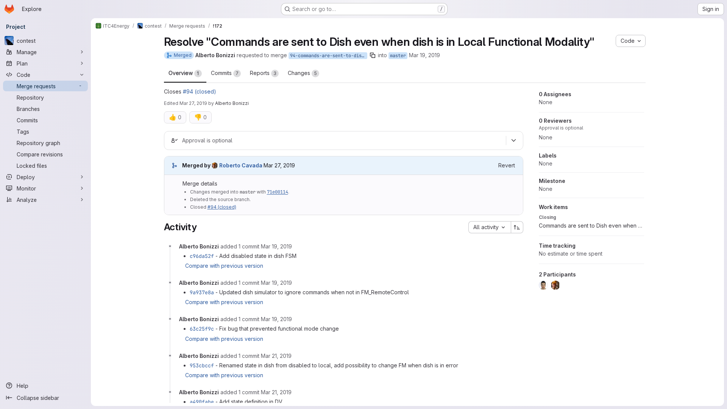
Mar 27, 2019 (193, 103)
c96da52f (202, 256)
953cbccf (202, 365)
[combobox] (489, 227)
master (398, 56)
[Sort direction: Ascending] (517, 227)
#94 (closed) (199, 91)
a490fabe (202, 401)
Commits (225, 73)
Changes (302, 73)
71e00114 (277, 192)
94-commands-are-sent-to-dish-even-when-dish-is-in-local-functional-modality (328, 56)
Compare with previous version (224, 265)
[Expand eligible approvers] (513, 140)
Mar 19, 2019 (424, 55)
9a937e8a (202, 292)
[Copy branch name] (372, 55)
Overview (183, 73)
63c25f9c (202, 328)
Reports (263, 73)
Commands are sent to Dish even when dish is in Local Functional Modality (591, 225)
